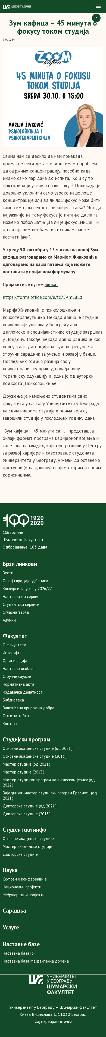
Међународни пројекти (24, 894)
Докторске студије (20, 854)
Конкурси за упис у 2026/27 (27, 588)
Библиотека (13, 700)
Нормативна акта (18, 684)
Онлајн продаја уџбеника (25, 580)
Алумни (9, 620)
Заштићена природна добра (28, 707)
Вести (8, 572)
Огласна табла (16, 612)
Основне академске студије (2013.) (35, 756)
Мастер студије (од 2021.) (26, 764)
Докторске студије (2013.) (27, 813)
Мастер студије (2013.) (23, 772)
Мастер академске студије (27, 846)
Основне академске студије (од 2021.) (38, 748)
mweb (66, 1021)
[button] (98, 6)
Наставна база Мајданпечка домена (36, 961)
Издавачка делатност (23, 692)
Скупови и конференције (25, 879)
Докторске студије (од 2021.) (30, 806)
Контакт (10, 723)
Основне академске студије (28, 838)
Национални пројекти (22, 886)
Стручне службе (17, 676)
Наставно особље (19, 668)
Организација (15, 660)
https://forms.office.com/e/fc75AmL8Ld (42, 297)
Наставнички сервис (21, 596)
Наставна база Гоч (19, 953)
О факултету (14, 644)
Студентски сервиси (21, 604)
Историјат (12, 652)
